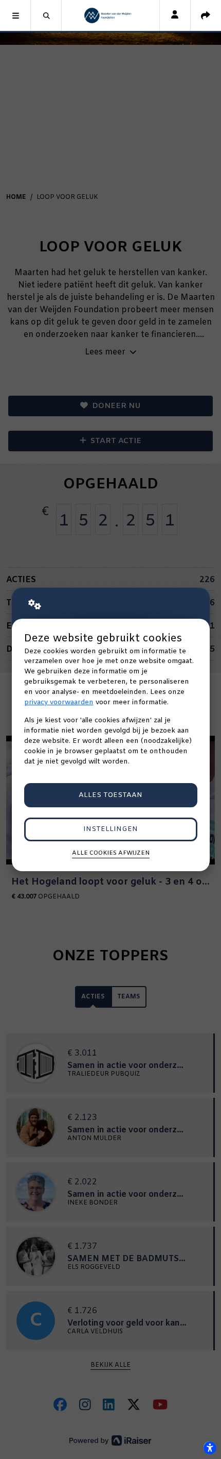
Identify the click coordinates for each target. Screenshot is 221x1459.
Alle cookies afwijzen (111, 853)
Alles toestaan (110, 795)
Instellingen (110, 829)
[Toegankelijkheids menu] (210, 1447)
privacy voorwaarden (59, 702)
